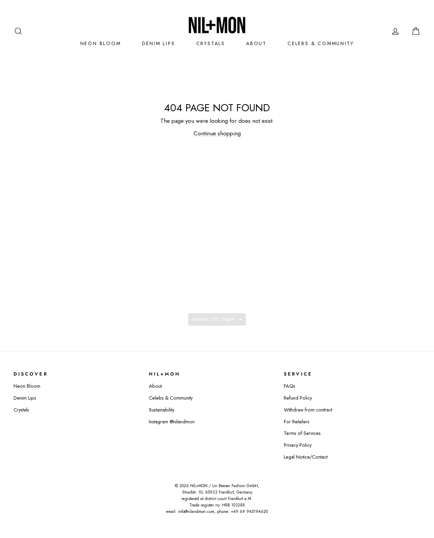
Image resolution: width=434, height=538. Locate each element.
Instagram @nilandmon (172, 421)
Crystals (21, 409)
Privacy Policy (298, 445)
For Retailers (297, 421)
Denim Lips (25, 398)
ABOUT (256, 43)
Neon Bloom (27, 386)
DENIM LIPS (158, 43)
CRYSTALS (210, 43)
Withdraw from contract (308, 409)
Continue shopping (217, 133)
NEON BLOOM (100, 43)
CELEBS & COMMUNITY (321, 43)
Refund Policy (298, 398)
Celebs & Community (171, 398)
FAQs (289, 386)
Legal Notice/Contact (306, 457)
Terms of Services (302, 433)
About (155, 386)
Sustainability (161, 409)
